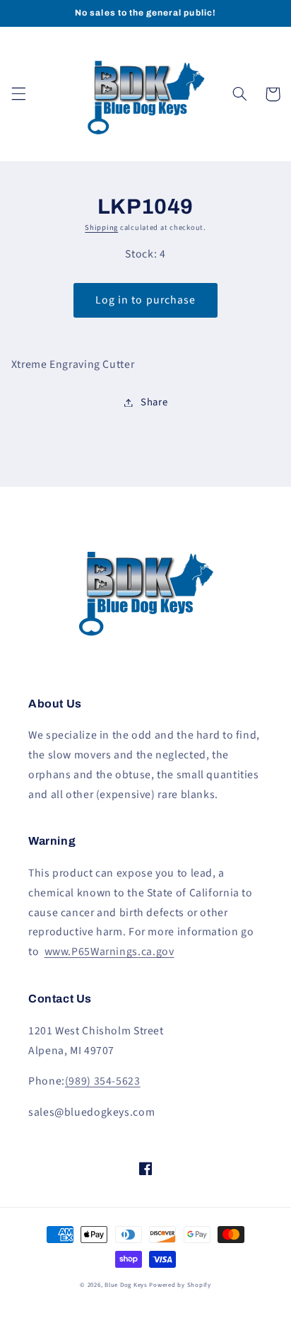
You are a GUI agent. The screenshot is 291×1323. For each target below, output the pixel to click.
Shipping (101, 227)
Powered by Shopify (179, 1285)
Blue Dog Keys (126, 1285)
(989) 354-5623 (103, 1081)
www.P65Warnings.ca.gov (109, 951)
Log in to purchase (145, 300)
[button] (18, 94)
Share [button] (154, 402)
